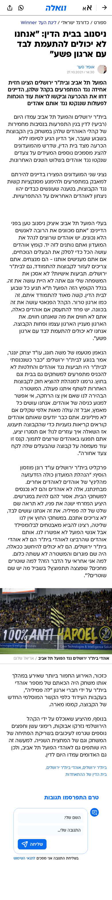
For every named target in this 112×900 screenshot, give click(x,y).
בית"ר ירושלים (95, 768)
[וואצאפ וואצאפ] (21, 8)
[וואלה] (56, 8)
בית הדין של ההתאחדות (86, 775)
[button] (87, 7)
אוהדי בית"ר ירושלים (64, 768)
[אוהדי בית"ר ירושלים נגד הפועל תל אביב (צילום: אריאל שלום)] (56, 626)
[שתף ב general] (10, 8)
